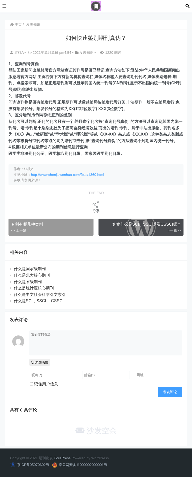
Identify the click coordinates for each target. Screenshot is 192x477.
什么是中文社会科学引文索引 (40, 294)
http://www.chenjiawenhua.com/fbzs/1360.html (67, 175)
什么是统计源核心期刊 (34, 288)
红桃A (19, 53)
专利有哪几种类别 (27, 224)
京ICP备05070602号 (33, 465)
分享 (96, 211)
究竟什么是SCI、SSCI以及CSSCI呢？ (146, 224)
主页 (18, 25)
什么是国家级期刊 (30, 269)
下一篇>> (173, 230)
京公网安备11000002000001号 (83, 465)
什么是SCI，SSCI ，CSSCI (39, 301)
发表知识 (33, 25)
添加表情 (41, 362)
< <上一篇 (18, 230)
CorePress (62, 458)
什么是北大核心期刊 (32, 275)
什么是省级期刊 (28, 282)
